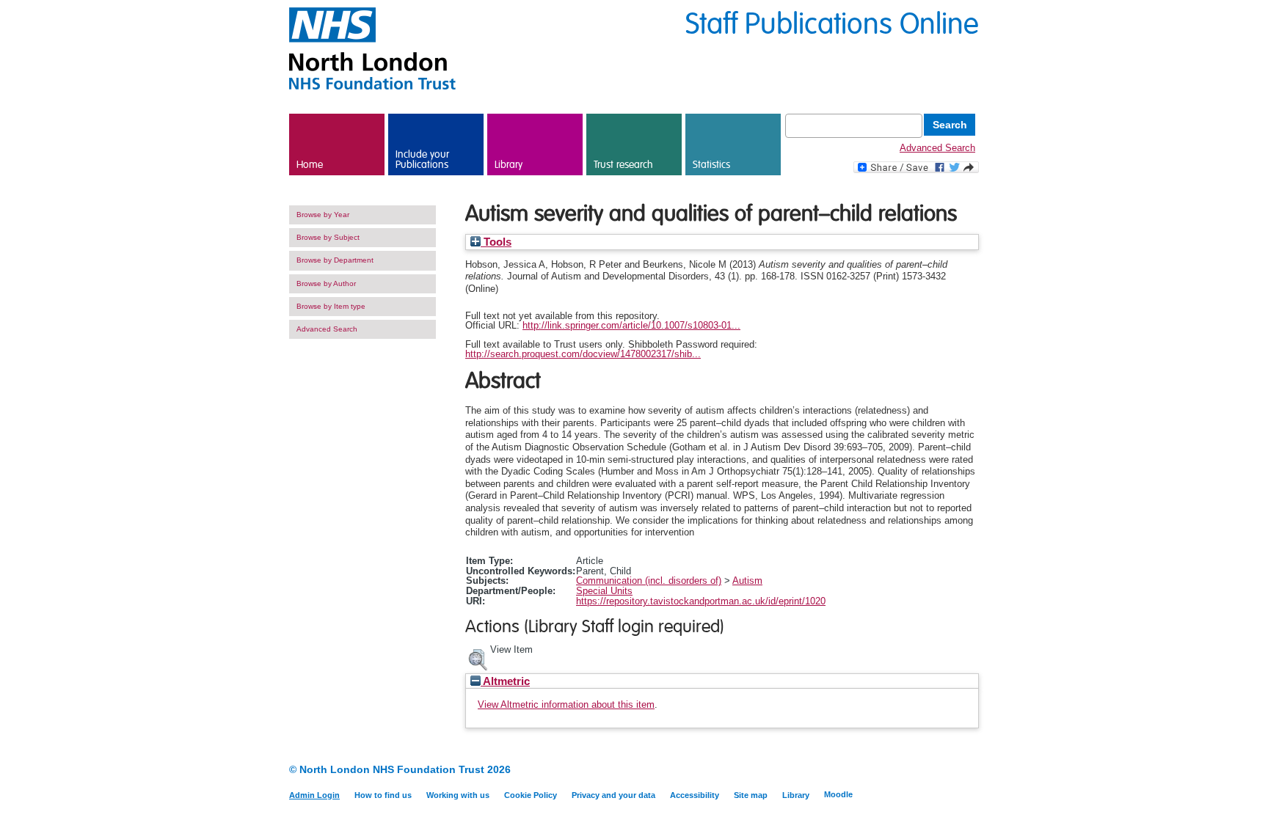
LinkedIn (944, 770)
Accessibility (694, 795)
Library (508, 165)
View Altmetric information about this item (566, 704)
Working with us (457, 795)
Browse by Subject (328, 237)
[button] (477, 657)
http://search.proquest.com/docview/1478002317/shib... (583, 353)
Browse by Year (322, 215)
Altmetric (505, 681)
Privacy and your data (613, 795)
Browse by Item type (330, 306)
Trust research (623, 165)
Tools (496, 242)
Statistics (711, 165)
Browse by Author (326, 283)
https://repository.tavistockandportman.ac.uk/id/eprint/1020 (701, 601)
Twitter (970, 770)
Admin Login (314, 795)
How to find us (383, 795)
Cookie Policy (530, 795)
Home (309, 165)
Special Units (604, 590)
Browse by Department (335, 260)
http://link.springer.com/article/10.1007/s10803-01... (631, 325)
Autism (747, 580)
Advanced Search (937, 148)
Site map (751, 795)
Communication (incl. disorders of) (648, 580)
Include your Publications (422, 160)
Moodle (838, 794)
